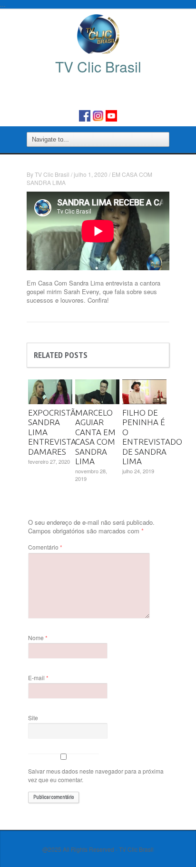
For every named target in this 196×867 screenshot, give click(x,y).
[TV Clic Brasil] (98, 33)
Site (33, 718)
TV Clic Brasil (52, 174)
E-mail (38, 677)
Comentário (45, 547)
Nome (38, 637)
